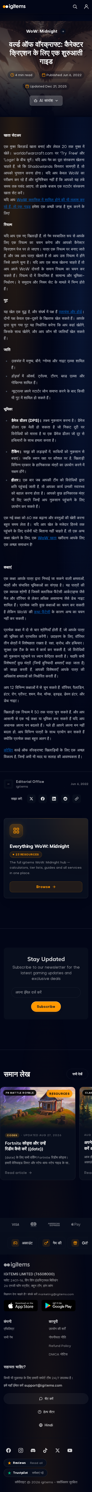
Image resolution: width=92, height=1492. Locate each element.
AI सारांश (46, 100)
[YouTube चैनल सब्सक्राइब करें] (70, 1450)
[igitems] (14, 6)
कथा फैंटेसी (42, 611)
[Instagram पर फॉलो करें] (20, 1450)
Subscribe (46, 1006)
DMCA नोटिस (58, 1354)
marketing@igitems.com (56, 1294)
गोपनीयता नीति (57, 1337)
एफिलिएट (9, 1329)
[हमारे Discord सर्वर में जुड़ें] (33, 1450)
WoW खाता (47, 537)
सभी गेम (8, 1337)
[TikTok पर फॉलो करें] (45, 1450)
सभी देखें (77, 1074)
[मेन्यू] (86, 6)
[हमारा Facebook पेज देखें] (8, 1450)
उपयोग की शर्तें (57, 1329)
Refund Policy (60, 1346)
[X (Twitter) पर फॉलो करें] (57, 1450)
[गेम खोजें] (75, 6)
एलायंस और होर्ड (70, 311)
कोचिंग (8, 750)
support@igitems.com (43, 1385)
